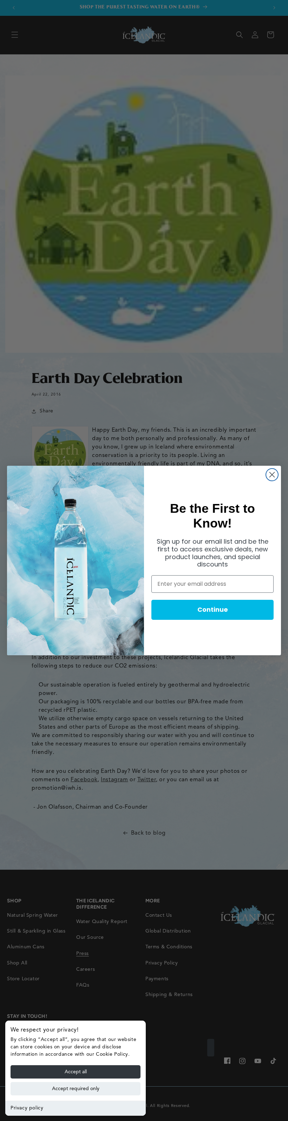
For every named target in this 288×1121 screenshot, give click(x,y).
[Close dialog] (272, 475)
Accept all (76, 1071)
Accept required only (75, 1088)
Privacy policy (27, 1108)
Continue (212, 609)
